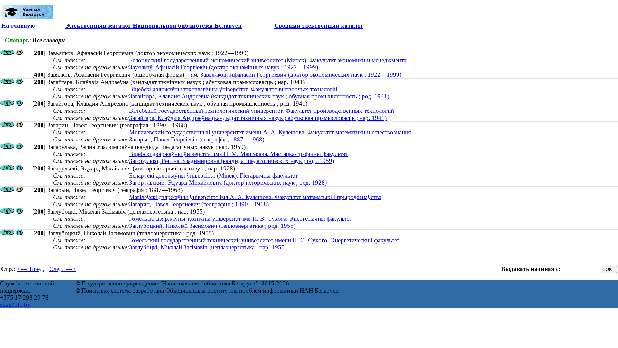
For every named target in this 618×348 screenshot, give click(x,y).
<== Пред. (30, 269)
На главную (18, 25)
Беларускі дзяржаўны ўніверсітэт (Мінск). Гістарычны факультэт (213, 175)
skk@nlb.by (15, 304)
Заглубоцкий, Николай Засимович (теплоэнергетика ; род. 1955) (212, 225)
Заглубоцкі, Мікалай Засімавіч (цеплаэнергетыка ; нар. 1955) (207, 247)
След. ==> (62, 269)
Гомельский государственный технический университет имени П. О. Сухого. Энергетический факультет (264, 240)
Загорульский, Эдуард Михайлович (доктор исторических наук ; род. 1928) (228, 182)
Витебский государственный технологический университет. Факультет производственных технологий (261, 110)
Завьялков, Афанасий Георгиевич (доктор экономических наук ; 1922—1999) (300, 74)
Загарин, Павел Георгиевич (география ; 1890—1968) (199, 204)
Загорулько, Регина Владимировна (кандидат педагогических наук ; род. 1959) (231, 161)
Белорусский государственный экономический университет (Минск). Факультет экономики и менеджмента (267, 60)
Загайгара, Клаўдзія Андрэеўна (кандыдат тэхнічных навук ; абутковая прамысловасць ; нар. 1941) (258, 117)
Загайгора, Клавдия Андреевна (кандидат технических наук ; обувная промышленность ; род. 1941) (259, 96)
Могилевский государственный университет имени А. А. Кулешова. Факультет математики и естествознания (270, 132)
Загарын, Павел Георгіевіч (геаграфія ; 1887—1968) (196, 139)
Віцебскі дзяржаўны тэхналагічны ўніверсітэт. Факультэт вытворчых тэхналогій (233, 89)
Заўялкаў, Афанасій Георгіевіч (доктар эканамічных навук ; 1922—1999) (223, 67)
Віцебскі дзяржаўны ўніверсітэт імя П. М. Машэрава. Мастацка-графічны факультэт (238, 153)
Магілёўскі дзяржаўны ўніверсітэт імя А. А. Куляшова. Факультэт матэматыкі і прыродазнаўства (255, 197)
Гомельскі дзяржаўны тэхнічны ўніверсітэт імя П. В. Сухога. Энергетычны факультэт (240, 218)
